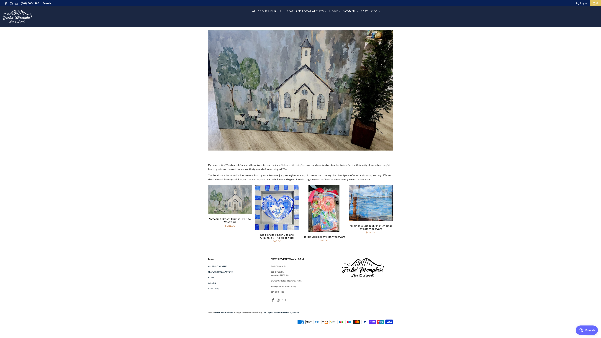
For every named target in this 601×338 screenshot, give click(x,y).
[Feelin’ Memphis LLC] (17, 17)
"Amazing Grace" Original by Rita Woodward (230, 200)
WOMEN (350, 11)
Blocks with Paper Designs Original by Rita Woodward (277, 207)
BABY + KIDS (369, 11)
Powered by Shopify (290, 312)
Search (47, 3)
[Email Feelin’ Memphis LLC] (16, 3)
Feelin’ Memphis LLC (224, 312)
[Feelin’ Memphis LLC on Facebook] (5, 3)
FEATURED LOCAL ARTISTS (306, 11)
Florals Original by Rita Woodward (324, 208)
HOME (334, 11)
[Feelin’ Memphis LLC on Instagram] (11, 3)
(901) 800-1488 (30, 3)
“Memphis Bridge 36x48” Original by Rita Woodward (371, 203)
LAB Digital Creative (271, 312)
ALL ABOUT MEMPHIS (267, 11)
